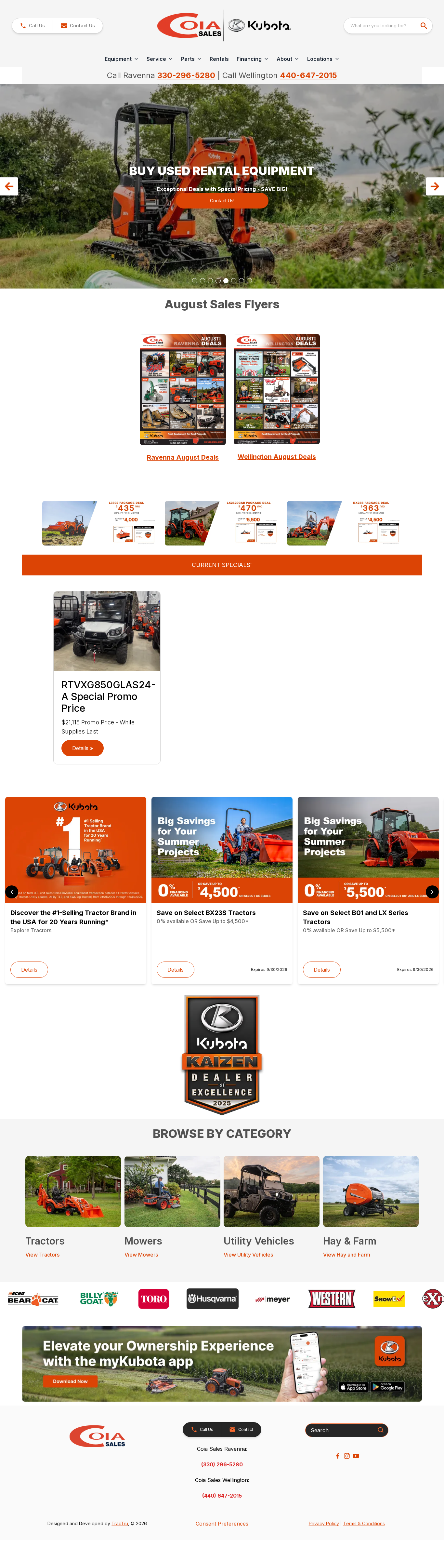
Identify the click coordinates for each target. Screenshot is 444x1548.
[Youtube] (356, 1456)
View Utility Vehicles (248, 1254)
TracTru (119, 1523)
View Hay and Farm (346, 1254)
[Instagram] (347, 1456)
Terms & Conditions (364, 1523)
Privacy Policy (324, 1523)
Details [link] (29, 969)
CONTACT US (222, 196)
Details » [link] (82, 748)
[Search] (380, 1430)
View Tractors (42, 1254)
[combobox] (388, 26)
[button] (32, 26)
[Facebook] (337, 1456)
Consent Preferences (222, 1523)
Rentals (219, 59)
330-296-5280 (186, 75)
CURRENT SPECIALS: (222, 564)
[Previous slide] (11, 891)
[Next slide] (432, 891)
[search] (424, 25)
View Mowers (141, 1254)
